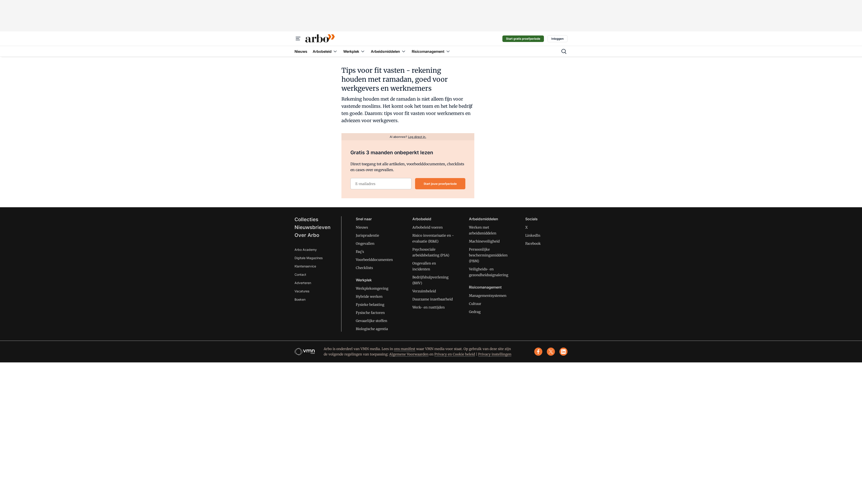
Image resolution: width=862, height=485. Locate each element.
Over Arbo (307, 235)
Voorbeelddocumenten (374, 260)
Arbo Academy (306, 249)
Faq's (360, 251)
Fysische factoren (370, 313)
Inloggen (557, 38)
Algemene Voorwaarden (409, 354)
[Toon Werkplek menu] (362, 51)
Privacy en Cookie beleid (454, 354)
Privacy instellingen (494, 354)
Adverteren (303, 283)
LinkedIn (532, 235)
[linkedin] (563, 352)
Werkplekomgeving (372, 288)
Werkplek (364, 280)
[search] (563, 51)
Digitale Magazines (309, 258)
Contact (300, 274)
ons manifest (404, 349)
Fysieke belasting (370, 304)
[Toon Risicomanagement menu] (448, 51)
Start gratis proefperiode (523, 38)
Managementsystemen (487, 295)
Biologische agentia (372, 329)
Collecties (306, 219)
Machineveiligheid (484, 241)
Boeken (300, 299)
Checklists (364, 268)
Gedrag (475, 312)
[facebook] (538, 352)
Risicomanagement (485, 287)
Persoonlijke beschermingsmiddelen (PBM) (488, 255)
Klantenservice (305, 266)
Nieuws (362, 227)
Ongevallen (365, 243)
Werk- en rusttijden (428, 307)
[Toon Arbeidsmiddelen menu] (403, 51)
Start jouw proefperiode (440, 183)
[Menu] (298, 38)
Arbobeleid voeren (427, 227)
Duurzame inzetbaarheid (432, 299)
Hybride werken (369, 296)
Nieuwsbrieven (312, 227)
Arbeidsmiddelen (483, 219)
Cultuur (475, 304)
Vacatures (302, 291)
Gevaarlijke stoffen (371, 321)
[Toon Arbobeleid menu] (335, 51)
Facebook (533, 243)
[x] (551, 352)
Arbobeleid (421, 219)
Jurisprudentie (367, 235)
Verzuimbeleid (424, 291)
